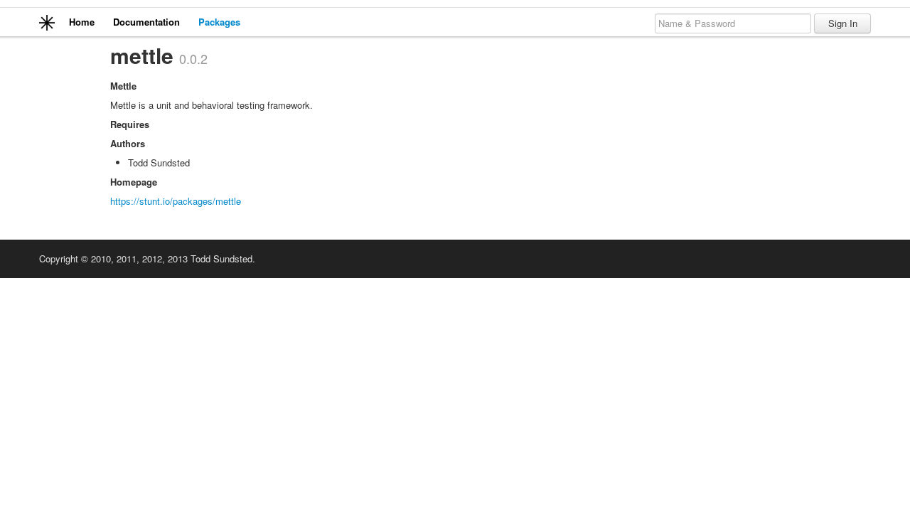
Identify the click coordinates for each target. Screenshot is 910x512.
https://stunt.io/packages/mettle (175, 201)
